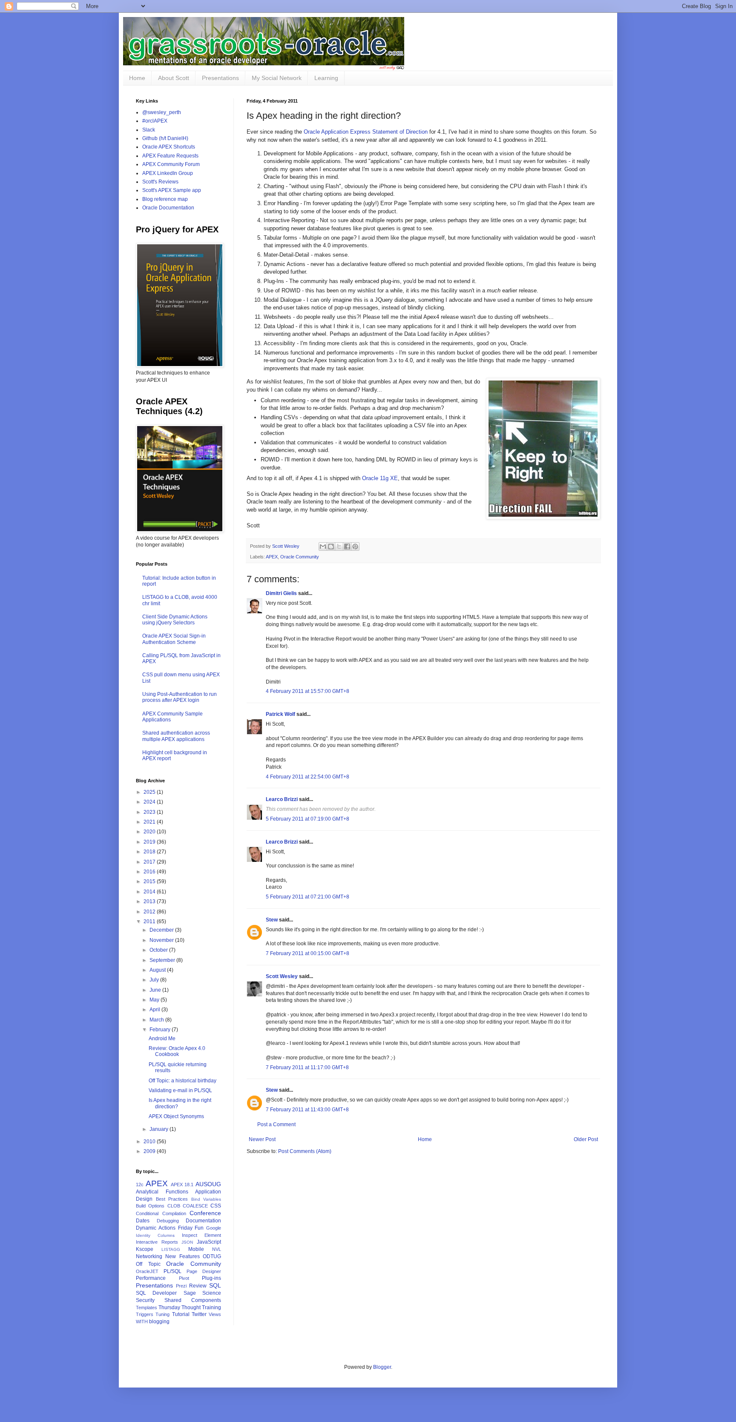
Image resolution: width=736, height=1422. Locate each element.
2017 (150, 862)
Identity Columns (155, 1235)
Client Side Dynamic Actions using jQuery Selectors (174, 620)
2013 (150, 901)
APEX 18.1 (182, 1184)
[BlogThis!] (331, 546)
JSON (187, 1242)
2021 (150, 822)
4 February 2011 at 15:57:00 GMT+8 (307, 691)
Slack (148, 130)
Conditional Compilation (161, 1213)
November (162, 940)
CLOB (173, 1205)
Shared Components (192, 1300)
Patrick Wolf (280, 714)
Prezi (181, 1285)
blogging (159, 1322)
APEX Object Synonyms (176, 1116)
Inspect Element (201, 1235)
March (157, 1020)
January (160, 1129)
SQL (215, 1285)
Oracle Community (299, 556)
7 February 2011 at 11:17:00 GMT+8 (307, 1067)
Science (211, 1293)
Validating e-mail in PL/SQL (180, 1090)
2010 (150, 1141)
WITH (142, 1321)
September (163, 960)
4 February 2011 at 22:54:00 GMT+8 (307, 777)
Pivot (184, 1278)
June (156, 990)
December (162, 930)
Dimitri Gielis (281, 593)
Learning (326, 77)
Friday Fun (191, 1228)
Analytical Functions (162, 1192)
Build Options (150, 1205)
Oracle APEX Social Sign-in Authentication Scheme (174, 639)
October (159, 950)
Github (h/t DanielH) (165, 138)
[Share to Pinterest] (355, 546)
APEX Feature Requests (170, 156)
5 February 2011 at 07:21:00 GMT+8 (307, 897)
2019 (150, 842)
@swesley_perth (161, 112)
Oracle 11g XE (380, 478)
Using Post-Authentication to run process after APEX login (179, 697)
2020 (150, 832)
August (158, 970)
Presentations (220, 77)
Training (211, 1307)
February (161, 1030)
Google (213, 1227)
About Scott (173, 77)
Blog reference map (165, 199)
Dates (143, 1221)
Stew (272, 920)
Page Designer (204, 1271)
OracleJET (147, 1271)
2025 (150, 792)
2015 (150, 881)
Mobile (196, 1249)
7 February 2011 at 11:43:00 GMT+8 (307, 1110)
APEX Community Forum (171, 164)
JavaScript (209, 1242)
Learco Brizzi (282, 799)
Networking (149, 1256)
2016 (150, 872)
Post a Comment (276, 1124)
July (155, 980)
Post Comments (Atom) (304, 1151)
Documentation (203, 1221)
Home (137, 77)
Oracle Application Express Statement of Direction (366, 132)
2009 (150, 1151)
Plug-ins (211, 1278)
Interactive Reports (157, 1242)
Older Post (586, 1139)
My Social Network (277, 77)
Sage (190, 1293)
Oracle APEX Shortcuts (168, 147)
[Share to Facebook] (347, 546)
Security (145, 1300)
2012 (150, 912)
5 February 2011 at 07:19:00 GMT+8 (307, 819)
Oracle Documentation (168, 208)
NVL (216, 1249)
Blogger (382, 1367)
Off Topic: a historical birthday (182, 1081)
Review (198, 1286)
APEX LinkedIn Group (167, 173)
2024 (150, 802)
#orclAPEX (154, 121)
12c (140, 1184)
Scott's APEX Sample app (171, 190)
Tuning (162, 1314)
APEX (272, 556)
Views (215, 1314)
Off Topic (148, 1264)
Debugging (168, 1220)
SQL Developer (156, 1293)
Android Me (162, 1038)
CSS (215, 1206)
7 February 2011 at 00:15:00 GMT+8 (307, 953)
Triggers (144, 1314)
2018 (150, 852)
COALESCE (195, 1205)
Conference (205, 1213)
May (155, 1000)
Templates (146, 1307)
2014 (150, 892)
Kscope (144, 1249)
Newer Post (262, 1139)
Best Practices (172, 1199)
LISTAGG (170, 1249)
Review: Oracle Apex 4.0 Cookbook (177, 1051)
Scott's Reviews (160, 182)
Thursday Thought (179, 1307)
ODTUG (212, 1256)
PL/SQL (172, 1271)
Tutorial (181, 1314)
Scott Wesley (286, 546)
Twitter (199, 1314)
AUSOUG (208, 1184)
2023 (150, 812)
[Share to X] (339, 546)
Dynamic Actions (155, 1228)
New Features (182, 1256)
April (155, 1010)
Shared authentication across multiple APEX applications (176, 736)
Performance (151, 1278)
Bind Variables (206, 1199)
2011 (150, 921)
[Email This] (323, 546)
